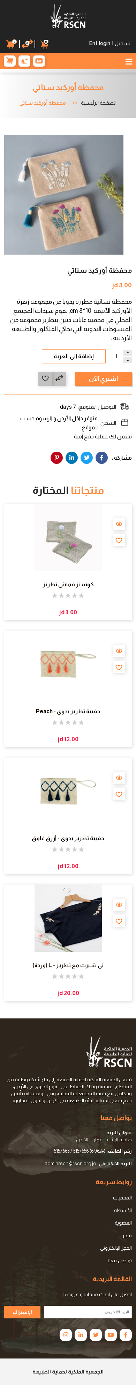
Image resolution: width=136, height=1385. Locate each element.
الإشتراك (22, 1312)
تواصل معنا (120, 1260)
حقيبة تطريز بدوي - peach (68, 711)
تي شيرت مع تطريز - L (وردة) (68, 965)
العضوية (123, 1223)
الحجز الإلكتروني (116, 1248)
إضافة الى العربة (74, 356)
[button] (12, 43)
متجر (127, 1235)
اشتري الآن (103, 378)
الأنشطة (123, 1210)
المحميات (122, 1197)
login (104, 43)
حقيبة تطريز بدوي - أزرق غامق (68, 838)
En (92, 43)
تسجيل (122, 43)
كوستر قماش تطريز (68, 584)
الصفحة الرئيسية (98, 102)
